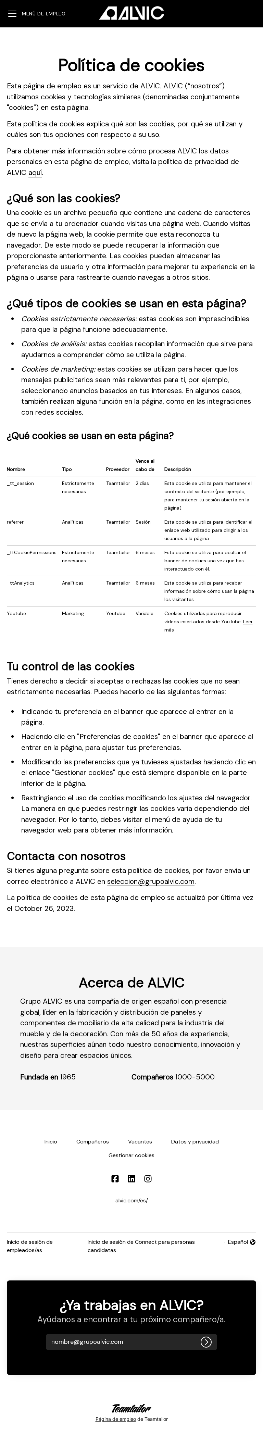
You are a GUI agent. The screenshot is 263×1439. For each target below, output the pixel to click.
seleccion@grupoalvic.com (151, 881)
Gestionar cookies (131, 1155)
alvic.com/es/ (131, 1200)
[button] (98, 1342)
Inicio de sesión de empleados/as (30, 1246)
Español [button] (242, 1242)
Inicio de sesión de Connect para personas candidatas (141, 1246)
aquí (35, 172)
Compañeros (92, 1141)
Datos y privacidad (195, 1141)
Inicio (51, 1141)
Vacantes (140, 1141)
